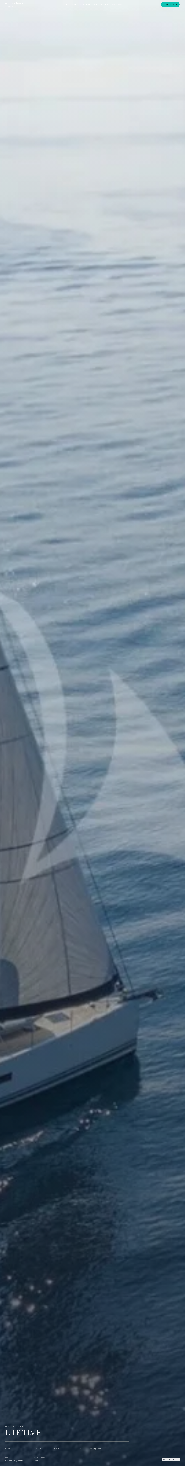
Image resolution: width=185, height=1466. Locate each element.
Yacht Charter (69, 4)
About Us (85, 4)
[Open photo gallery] (92, 733)
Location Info (101, 4)
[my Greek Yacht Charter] (14, 4)
